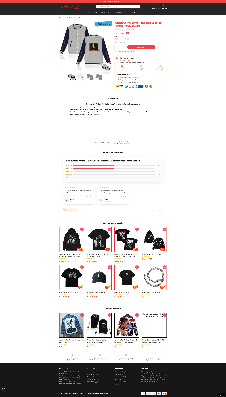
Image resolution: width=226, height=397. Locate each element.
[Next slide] (109, 47)
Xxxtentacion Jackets (85, 18)
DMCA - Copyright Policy (93, 379)
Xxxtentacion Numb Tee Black (68, 292)
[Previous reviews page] (153, 210)
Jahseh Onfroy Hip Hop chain (151, 292)
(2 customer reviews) (128, 29)
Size (115, 36)
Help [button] (223, 394)
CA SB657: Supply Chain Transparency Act (98, 382)
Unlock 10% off (3, 389)
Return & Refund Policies (121, 377)
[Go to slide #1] (71, 77)
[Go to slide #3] (90, 77)
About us (89, 372)
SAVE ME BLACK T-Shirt (121, 292)
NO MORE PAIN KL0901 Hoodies (152, 254)
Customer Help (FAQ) (120, 382)
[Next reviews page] (161, 210)
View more (113, 301)
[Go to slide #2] (81, 77)
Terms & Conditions (92, 374)
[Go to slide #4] (99, 77)
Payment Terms (119, 374)
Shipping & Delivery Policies (122, 372)
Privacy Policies (91, 377)
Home (61, 18)
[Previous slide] (62, 47)
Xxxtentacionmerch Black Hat (96, 292)
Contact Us (118, 379)
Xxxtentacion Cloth (71, 18)
